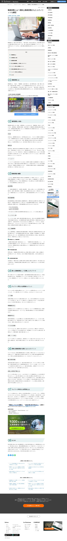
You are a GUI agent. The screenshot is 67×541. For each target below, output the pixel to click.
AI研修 (49, 153)
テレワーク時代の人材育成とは (16, 72)
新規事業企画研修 (51, 178)
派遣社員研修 (50, 35)
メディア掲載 (37, 530)
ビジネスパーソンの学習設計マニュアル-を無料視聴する (26, 114)
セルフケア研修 (50, 184)
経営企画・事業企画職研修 (52, 52)
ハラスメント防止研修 (51, 120)
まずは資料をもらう (33, 505)
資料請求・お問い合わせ (61, 1)
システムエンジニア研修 (52, 75)
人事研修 (49, 102)
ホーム (7, 524)
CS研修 (49, 155)
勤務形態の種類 (14, 60)
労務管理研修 (50, 171)
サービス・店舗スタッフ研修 (52, 88)
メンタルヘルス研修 (51, 143)
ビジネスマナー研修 (51, 107)
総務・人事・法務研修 (51, 64)
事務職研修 (50, 50)
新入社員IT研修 (50, 181)
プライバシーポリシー (16, 530)
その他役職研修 (50, 30)
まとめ (12, 74)
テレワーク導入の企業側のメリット (17, 66)
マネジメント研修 (51, 122)
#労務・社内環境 (17, 15)
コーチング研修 (50, 130)
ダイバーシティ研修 (51, 163)
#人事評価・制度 (11, 15)
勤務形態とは (13, 54)
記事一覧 (7, 532)
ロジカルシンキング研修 (52, 132)
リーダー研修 (50, 32)
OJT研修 (49, 117)
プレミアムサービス (15, 524)
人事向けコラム (27, 527)
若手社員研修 (50, 15)
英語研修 (49, 176)
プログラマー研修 (51, 100)
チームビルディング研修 (52, 114)
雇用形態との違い (14, 57)
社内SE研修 (50, 83)
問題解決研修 (50, 166)
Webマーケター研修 (51, 45)
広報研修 (49, 47)
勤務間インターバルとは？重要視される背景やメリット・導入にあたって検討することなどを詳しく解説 (17, 468)
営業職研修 (50, 42)
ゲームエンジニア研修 (51, 72)
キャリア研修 (50, 161)
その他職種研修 (50, 97)
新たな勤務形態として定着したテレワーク (18, 63)
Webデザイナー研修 (51, 86)
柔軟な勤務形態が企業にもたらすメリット (18, 69)
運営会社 (36, 524)
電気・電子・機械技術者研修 (52, 91)
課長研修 (49, 38)
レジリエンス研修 (51, 135)
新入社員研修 (50, 12)
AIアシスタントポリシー (16, 532)
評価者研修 (50, 186)
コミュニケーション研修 (52, 109)
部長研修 (49, 22)
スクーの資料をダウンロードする (29, 406)
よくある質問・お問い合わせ (17, 526)
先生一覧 (7, 530)
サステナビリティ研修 (51, 168)
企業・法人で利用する (28, 524)
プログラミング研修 (51, 150)
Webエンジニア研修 (51, 66)
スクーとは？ (8, 527)
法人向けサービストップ (33, 516)
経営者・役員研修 (51, 25)
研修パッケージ (33, 1)
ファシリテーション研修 (52, 140)
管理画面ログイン (53, 1)
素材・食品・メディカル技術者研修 (52, 95)
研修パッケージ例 (27, 526)
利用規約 (14, 527)
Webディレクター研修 (51, 58)
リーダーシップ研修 (51, 112)
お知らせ (7, 526)
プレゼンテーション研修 (52, 137)
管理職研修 (50, 20)
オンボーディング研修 (51, 173)
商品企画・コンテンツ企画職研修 (52, 56)
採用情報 (36, 527)
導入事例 (39, 1)
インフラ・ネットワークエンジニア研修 (52, 81)
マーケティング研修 (51, 145)
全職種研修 (50, 9)
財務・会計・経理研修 (51, 61)
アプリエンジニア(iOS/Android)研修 (53, 70)
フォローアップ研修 (51, 127)
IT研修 (49, 125)
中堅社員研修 (50, 17)
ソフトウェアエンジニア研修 (52, 77)
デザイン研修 (50, 148)
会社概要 (36, 526)
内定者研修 (50, 27)
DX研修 (49, 158)
